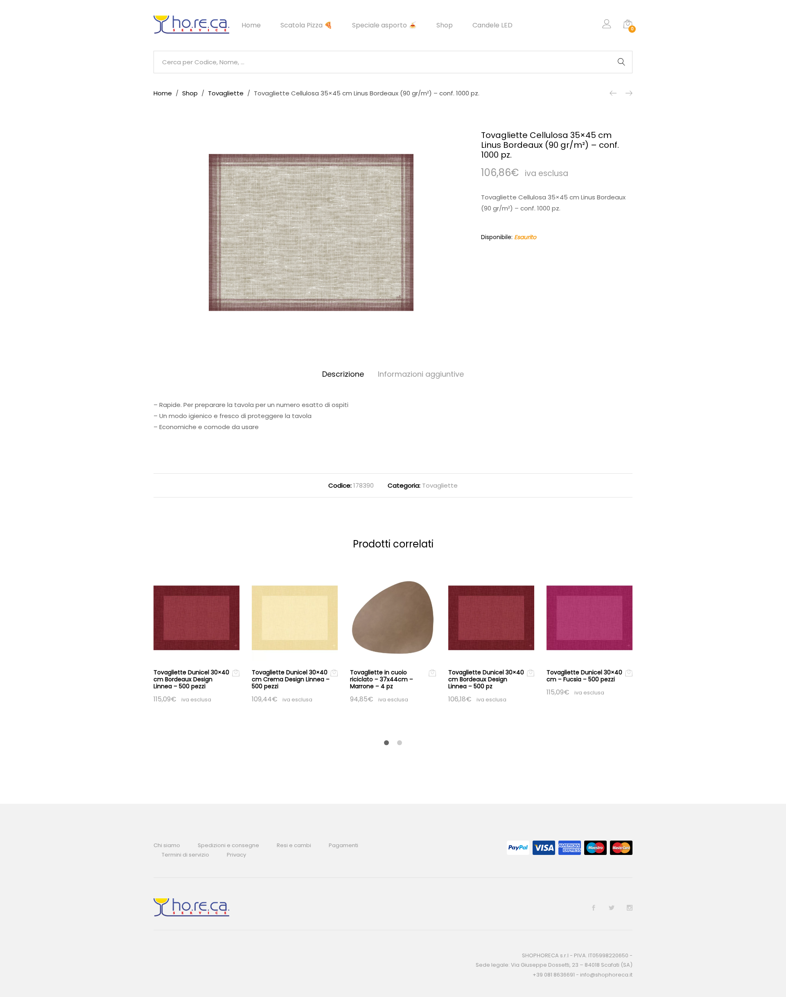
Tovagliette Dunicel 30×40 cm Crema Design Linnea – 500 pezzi (291, 679)
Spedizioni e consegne (228, 845)
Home (251, 25)
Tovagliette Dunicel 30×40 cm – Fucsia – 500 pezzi (584, 675)
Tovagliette (440, 485)
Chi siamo (167, 845)
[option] (311, 232)
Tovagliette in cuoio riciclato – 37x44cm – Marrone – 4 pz (381, 679)
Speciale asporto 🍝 (384, 25)
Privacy (236, 855)
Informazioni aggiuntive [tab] (421, 374)
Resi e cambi (294, 845)
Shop (444, 25)
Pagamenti (343, 845)
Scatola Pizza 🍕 (306, 25)
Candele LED (492, 25)
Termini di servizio (185, 855)
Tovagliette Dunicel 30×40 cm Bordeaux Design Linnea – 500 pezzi (191, 679)
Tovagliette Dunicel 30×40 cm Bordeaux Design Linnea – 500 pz (486, 679)
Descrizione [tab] (343, 374)
